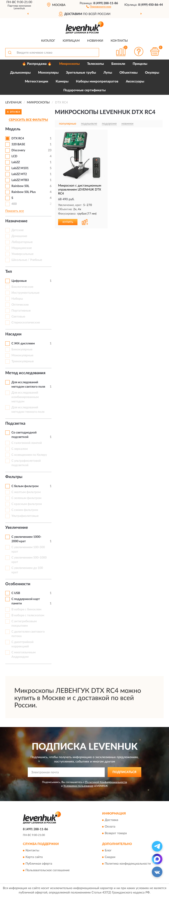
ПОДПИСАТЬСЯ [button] (124, 772)
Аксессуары (135, 81)
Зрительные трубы (81, 72)
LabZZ (15, 162)
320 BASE (18, 144)
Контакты (119, 40)
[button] (98, 6)
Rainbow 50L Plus (23, 192)
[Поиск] (9, 52)
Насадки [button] (13, 334)
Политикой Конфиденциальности (106, 782)
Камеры (62, 81)
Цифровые (19, 280)
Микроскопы (69, 63)
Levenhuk (19, 8)
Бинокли (118, 63)
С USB (15, 593)
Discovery (18, 150)
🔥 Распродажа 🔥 (37, 63)
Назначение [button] (16, 221)
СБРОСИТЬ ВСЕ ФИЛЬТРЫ (28, 119)
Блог (108, 850)
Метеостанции (36, 81)
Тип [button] (8, 272)
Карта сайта (34, 857)
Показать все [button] (14, 211)
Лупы (107, 72)
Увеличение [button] (16, 528)
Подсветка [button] (15, 424)
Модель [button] (12, 129)
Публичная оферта (39, 863)
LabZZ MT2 (19, 174)
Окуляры (152, 72)
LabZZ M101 (20, 168)
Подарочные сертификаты (84, 90)
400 (14, 204)
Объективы (128, 72)
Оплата (110, 826)
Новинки (95, 40)
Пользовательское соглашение (48, 870)
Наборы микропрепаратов (97, 81)
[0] (155, 51)
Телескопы (95, 63)
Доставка (111, 820)
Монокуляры (48, 72)
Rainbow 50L (20, 186)
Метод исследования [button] (25, 373)
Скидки (110, 857)
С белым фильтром (25, 486)
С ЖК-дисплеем (23, 343)
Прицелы (140, 63)
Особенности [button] (17, 584)
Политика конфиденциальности (128, 863)
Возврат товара (116, 833)
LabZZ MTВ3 (20, 180)
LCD (14, 156)
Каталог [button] (48, 40)
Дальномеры (20, 72)
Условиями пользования (78, 786)
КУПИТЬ (67, 222)
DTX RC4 (17, 138)
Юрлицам (71, 40)
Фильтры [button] (13, 477)
